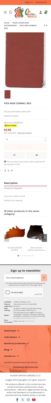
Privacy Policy (30, 321)
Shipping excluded (24, 133)
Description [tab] (11, 183)
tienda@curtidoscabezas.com (24, 318)
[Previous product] (45, 25)
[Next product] (46, 25)
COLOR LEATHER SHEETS (15, 249)
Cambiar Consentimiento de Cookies (20, 362)
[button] (18, 255)
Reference (8, 122)
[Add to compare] (36, 155)
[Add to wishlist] (14, 155)
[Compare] (14, 245)
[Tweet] (8, 171)
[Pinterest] (12, 171)
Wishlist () (42, 2)
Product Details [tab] (13, 188)
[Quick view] (18, 245)
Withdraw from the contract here (25, 367)
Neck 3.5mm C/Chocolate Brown (36, 249)
